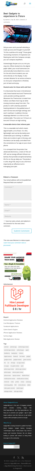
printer (17, 382)
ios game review (15, 366)
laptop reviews (16, 375)
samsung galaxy (8, 385)
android (6, 347)
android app (13, 347)
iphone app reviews (21, 369)
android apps (20, 350)
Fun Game (22, 356)
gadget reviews (17, 359)
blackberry (7, 353)
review (22, 382)
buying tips (14, 353)
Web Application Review (12, 339)
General (22, 19)
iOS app (13, 363)
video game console (9, 388)
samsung (28, 382)
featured (15, 356)
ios (8, 363)
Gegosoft (18, 468)
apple (27, 350)
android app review (23, 347)
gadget (28, 356)
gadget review (8, 359)
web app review (18, 391)
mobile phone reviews (22, 378)
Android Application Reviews (13, 320)
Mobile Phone (25, 375)
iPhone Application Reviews (13, 333)
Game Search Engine (11, 330)
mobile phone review (9, 378)
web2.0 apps (20, 388)
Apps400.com (15, 463)
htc (5, 363)
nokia (12, 382)
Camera (21, 353)
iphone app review (9, 369)
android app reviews (9, 350)
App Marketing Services (13, 466)
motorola (6, 382)
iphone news (7, 375)
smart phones (22, 385)
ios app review (20, 363)
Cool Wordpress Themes (12, 323)
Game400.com (26, 463)
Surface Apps (8, 336)
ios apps (6, 366)
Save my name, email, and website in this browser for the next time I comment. (17, 223)
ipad (22, 366)
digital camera (8, 356)
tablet (28, 385)
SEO (15, 385)
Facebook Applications (11, 326)
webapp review (8, 391)
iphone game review (18, 372)
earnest (7, 19)
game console (27, 359)
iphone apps (7, 372)
